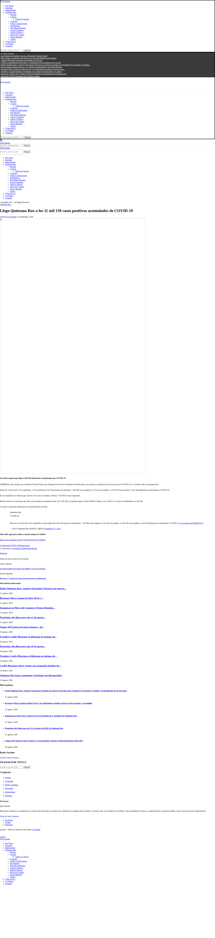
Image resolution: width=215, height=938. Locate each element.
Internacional (10, 10)
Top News (9, 6)
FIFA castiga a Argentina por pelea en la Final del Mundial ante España (28, 58)
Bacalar (13, 15)
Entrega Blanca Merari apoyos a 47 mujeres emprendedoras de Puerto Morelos (31, 67)
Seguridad (9, 788)
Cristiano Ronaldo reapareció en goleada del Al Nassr (21, 60)
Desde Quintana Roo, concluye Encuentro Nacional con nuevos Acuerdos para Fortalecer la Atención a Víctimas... (45, 65)
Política (8, 778)
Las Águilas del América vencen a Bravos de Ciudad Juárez (23, 56)
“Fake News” (10, 42)
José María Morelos (18, 28)
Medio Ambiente (11, 785)
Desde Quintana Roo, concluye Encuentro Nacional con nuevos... (33, 588)
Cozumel (13, 21)
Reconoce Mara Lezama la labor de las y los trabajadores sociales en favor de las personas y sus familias (48, 703)
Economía (9, 781)
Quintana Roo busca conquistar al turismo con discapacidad (31, 675)
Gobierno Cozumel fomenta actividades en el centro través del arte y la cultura (31, 72)
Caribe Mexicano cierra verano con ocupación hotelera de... (30, 665)
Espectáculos (10, 792)
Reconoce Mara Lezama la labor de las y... (21, 598)
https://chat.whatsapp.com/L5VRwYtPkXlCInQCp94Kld (22, 540)
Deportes (8, 796)
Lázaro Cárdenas (17, 30)
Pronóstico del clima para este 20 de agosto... (22, 646)
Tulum (12, 39)
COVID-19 (14, 545)
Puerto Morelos (16, 37)
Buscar (27, 51)
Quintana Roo (10, 12)
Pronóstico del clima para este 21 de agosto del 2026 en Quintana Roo (34, 728)
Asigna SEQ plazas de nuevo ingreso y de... (22, 627)
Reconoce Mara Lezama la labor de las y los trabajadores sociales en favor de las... (32, 69)
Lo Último (9, 44)
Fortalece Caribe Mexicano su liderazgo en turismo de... (28, 636)
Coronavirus (5, 545)
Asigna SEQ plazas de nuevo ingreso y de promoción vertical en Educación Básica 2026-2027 (44, 741)
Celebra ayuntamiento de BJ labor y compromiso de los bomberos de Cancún (30, 63)
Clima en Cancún (22, 19)
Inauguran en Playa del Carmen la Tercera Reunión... (27, 608)
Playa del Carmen (17, 35)
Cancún (13, 17)
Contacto (8, 46)
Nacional (8, 8)
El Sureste (13, 217)
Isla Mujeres (15, 26)
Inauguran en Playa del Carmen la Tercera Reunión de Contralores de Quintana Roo (33, 74)
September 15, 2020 (53, 529)
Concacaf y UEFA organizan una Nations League (19, 76)
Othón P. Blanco (16, 33)
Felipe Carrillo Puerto (18, 24)
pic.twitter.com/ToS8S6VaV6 (191, 523)
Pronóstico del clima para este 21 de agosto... (22, 617)
